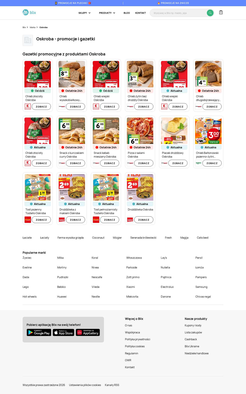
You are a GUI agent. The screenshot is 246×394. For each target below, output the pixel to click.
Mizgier (117, 237)
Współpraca (132, 332)
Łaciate (27, 237)
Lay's (164, 258)
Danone (166, 296)
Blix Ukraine (192, 346)
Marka (32, 27)
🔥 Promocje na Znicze (173, 3)
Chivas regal (203, 296)
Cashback (191, 339)
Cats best (203, 237)
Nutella (165, 267)
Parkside (131, 267)
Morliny (61, 267)
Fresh (168, 237)
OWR (128, 360)
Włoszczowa (134, 258)
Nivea (95, 267)
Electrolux (167, 287)
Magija (184, 237)
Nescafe (97, 277)
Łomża (199, 267)
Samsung (201, 287)
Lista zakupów (193, 332)
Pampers (201, 277)
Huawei (62, 296)
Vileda (95, 287)
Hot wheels (29, 296)
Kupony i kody (193, 325)
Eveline (27, 267)
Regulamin (131, 353)
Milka (60, 258)
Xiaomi (130, 287)
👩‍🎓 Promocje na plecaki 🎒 (73, 3)
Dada (26, 277)
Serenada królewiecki (143, 237)
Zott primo (132, 277)
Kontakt (140, 12)
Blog (127, 12)
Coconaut (98, 237)
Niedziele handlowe (197, 353)
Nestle (96, 296)
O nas (128, 325)
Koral (95, 258)
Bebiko (61, 287)
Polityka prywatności (137, 339)
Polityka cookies (135, 346)
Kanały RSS (112, 385)
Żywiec (27, 258)
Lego (26, 287)
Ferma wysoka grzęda (71, 237)
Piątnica (166, 277)
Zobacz (41, 106)
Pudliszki (62, 277)
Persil (198, 258)
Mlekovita (132, 296)
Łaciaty (45, 237)
